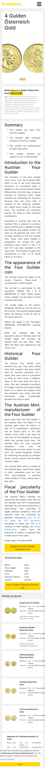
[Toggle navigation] (39, 4)
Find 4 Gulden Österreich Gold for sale (22, 586)
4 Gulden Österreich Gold (17, 22)
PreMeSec (12, 4)
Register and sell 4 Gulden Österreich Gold (22, 548)
